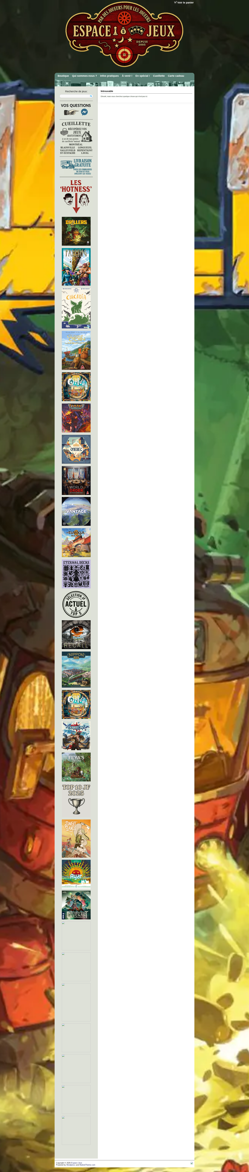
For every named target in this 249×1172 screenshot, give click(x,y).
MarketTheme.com (87, 1165)
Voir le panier (185, 2)
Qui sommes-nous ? (84, 75)
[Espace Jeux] (124, 34)
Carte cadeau (176, 75)
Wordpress (70, 1165)
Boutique (63, 75)
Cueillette (159, 75)
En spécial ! (142, 75)
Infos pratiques (109, 75)
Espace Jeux (76, 1163)
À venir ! (127, 75)
